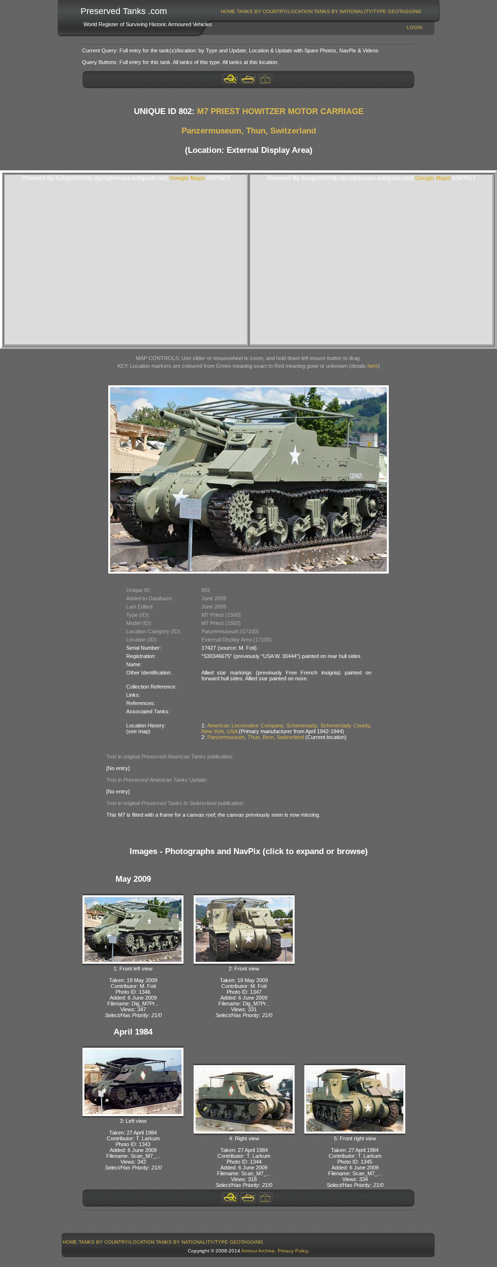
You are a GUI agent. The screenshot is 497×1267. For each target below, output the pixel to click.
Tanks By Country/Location (275, 11)
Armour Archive (258, 1250)
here (372, 366)
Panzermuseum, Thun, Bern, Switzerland (255, 737)
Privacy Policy (293, 1250)
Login (414, 27)
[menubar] (321, 11)
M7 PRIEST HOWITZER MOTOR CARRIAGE (280, 111)
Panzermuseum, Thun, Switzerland (249, 130)
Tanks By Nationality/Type (350, 11)
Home (228, 11)
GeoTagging (404, 11)
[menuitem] (228, 11)
